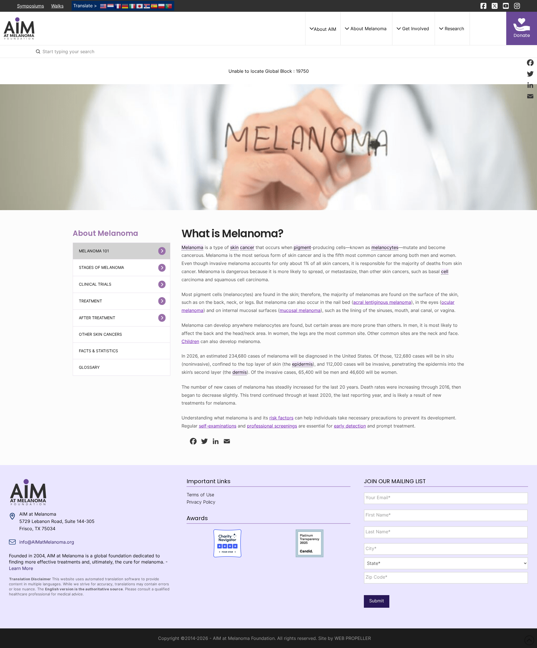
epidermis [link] (302, 364)
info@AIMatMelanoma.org (46, 542)
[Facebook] (530, 62)
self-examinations (217, 426)
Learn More (21, 568)
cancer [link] (247, 247)
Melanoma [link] (192, 247)
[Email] (530, 96)
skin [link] (234, 247)
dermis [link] (239, 372)
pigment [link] (302, 247)
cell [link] (444, 271)
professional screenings (272, 426)
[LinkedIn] (530, 85)
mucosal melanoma (300, 310)
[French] (118, 5)
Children (190, 341)
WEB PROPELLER (353, 638)
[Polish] (161, 5)
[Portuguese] (169, 5)
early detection (350, 426)
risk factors (281, 418)
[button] (322, 28)
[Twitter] (530, 73)
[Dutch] (110, 5)
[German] (125, 5)
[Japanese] (139, 5)
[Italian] (132, 5)
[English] (103, 5)
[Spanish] (154, 5)
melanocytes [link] (384, 247)
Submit (376, 601)
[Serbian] (147, 5)
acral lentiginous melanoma (382, 302)
